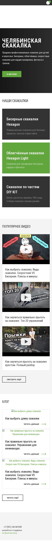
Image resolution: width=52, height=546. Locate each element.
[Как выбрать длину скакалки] (26, 411)
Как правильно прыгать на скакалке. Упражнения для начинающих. (20, 445)
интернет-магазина (9, 533)
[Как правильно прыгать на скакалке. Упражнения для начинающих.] (26, 432)
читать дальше (31, 424)
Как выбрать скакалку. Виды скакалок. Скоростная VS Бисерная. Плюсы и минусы (22, 475)
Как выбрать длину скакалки (22, 418)
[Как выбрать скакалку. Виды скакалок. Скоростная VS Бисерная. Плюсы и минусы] (26, 462)
